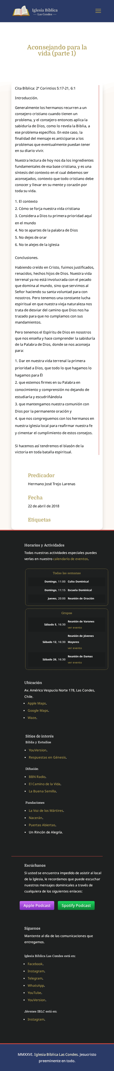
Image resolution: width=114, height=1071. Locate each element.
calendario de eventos (70, 558)
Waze (32, 717)
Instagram (36, 971)
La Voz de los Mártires (46, 810)
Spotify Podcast (76, 905)
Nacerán (35, 817)
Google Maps (38, 710)
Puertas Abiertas (42, 825)
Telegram (35, 978)
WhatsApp (36, 985)
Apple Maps (37, 703)
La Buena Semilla (42, 791)
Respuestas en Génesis (47, 757)
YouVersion (37, 750)
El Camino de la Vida (44, 784)
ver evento (75, 627)
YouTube (34, 992)
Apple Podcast (37, 905)
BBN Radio (37, 776)
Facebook (35, 963)
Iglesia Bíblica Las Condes (56, 1054)
